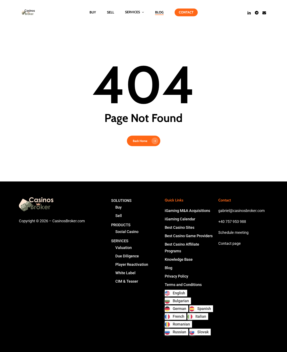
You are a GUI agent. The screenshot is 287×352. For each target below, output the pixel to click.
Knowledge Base (179, 259)
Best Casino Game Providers (189, 236)
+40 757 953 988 (232, 221)
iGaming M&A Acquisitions (187, 210)
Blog (168, 268)
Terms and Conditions (183, 284)
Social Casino (126, 231)
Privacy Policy (176, 276)
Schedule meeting (233, 232)
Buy (118, 207)
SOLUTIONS (121, 200)
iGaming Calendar (180, 219)
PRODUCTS (120, 225)
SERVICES (119, 241)
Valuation (123, 247)
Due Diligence (127, 256)
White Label (125, 273)
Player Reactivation (131, 264)
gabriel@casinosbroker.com (241, 210)
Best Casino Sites (179, 227)
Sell (118, 215)
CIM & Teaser (126, 281)
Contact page (229, 243)
